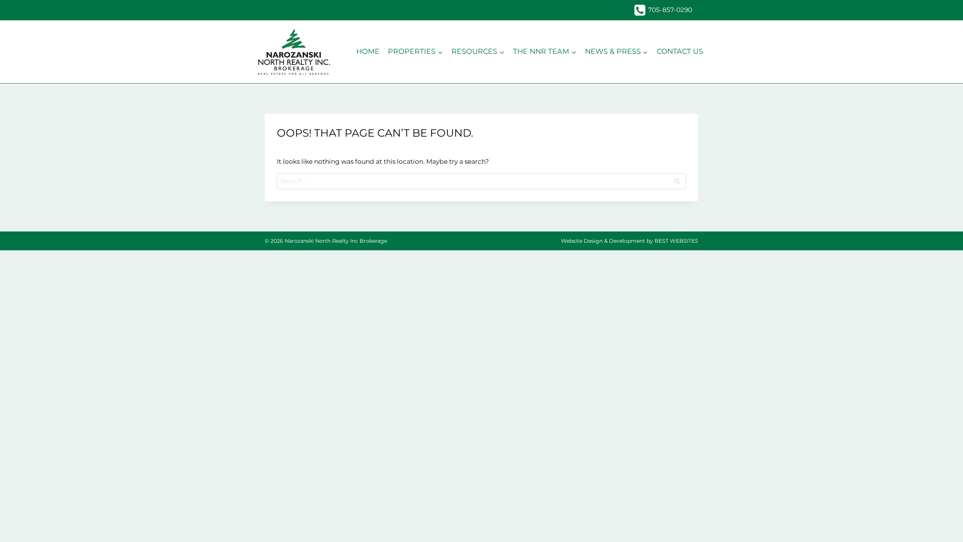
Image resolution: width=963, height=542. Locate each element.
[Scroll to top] (944, 525)
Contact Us (680, 51)
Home (368, 51)
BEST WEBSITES (676, 241)
